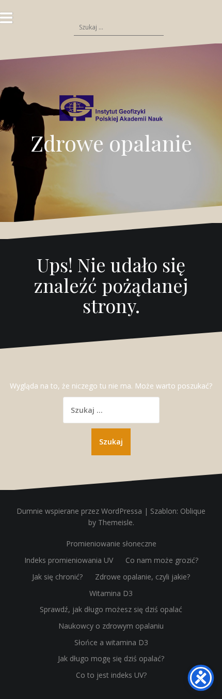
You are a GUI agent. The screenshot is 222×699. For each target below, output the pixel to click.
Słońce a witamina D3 (111, 642)
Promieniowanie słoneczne (111, 543)
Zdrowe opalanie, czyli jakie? (142, 577)
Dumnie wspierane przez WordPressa (79, 511)
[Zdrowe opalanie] (111, 112)
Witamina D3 (111, 593)
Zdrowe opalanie (111, 142)
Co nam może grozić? (161, 560)
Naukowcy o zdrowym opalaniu (111, 626)
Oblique (192, 511)
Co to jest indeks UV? (111, 675)
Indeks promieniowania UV (68, 560)
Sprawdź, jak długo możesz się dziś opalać (111, 609)
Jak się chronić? (57, 577)
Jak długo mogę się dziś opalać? (111, 658)
